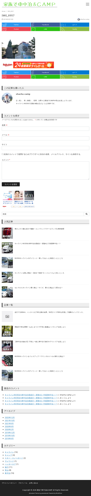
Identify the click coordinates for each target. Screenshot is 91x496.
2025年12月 (10, 417)
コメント (6, 160)
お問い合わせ (33, 483)
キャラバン (9, 452)
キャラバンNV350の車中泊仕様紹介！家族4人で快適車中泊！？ (31, 395)
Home (4, 11)
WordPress (59, 493)
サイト (4, 144)
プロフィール (22, 483)
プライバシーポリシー (9, 483)
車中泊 (7, 473)
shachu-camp (84, 19)
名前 (4, 125)
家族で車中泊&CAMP (44, 490)
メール (5, 135)
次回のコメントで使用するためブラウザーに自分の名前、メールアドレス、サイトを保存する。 (43, 154)
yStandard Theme (34, 493)
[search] (86, 214)
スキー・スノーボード (14, 458)
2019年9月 (9, 438)
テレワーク (9, 461)
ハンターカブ (10, 464)
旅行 (6, 467)
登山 (6, 470)
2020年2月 (9, 429)
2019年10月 (10, 435)
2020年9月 (9, 426)
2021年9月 (9, 423)
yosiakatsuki (44, 493)
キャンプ (8, 455)
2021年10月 (10, 420)
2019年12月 (10, 432)
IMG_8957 (11, 11)
